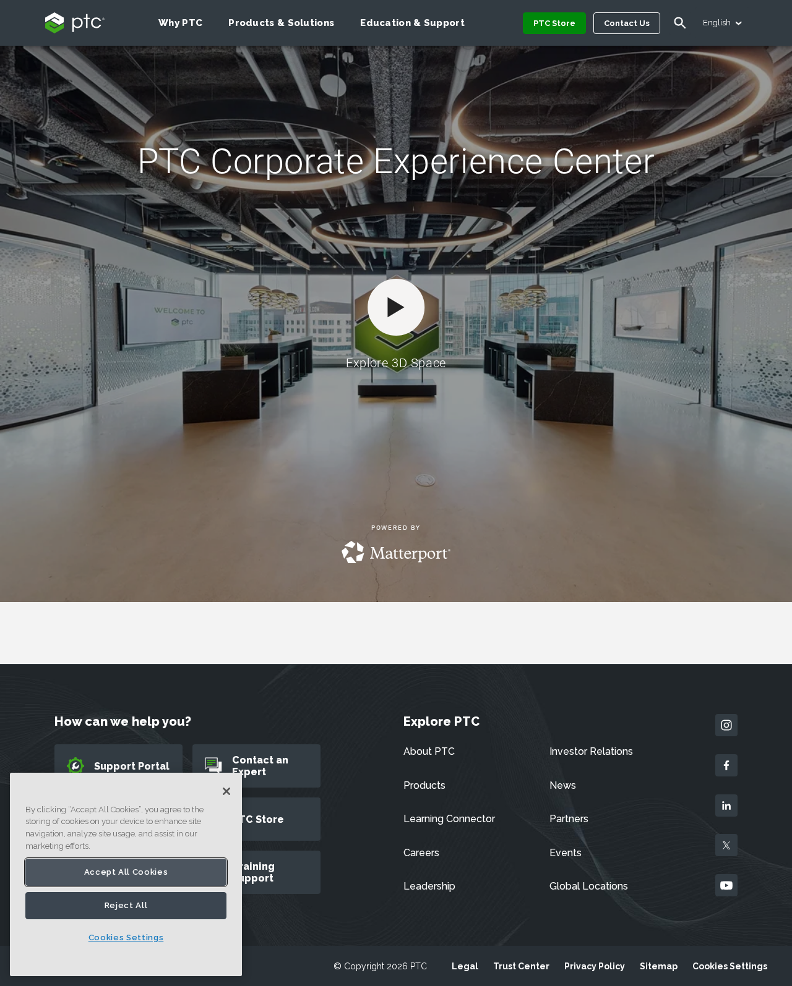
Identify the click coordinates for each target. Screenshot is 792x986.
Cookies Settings (729, 966)
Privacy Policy (594, 966)
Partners (568, 819)
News (562, 785)
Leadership (429, 886)
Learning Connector (449, 819)
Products (424, 785)
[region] (126, 874)
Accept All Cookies (126, 872)
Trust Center (521, 966)
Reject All (126, 905)
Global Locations (588, 886)
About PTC (429, 751)
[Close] (226, 791)
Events (565, 853)
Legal (465, 966)
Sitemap (659, 966)
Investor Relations (591, 751)
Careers (421, 853)
